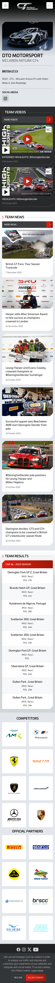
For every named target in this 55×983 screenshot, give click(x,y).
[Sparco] (41, 847)
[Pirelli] (14, 847)
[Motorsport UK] (14, 901)
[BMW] (41, 734)
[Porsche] (41, 815)
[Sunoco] (41, 874)
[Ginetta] (41, 761)
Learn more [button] (37, 970)
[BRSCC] (41, 901)
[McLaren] (41, 788)
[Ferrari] (14, 761)
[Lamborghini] (14, 788)
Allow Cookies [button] (35, 977)
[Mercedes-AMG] (14, 815)
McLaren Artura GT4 (20, 61)
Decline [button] (18, 977)
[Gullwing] (14, 928)
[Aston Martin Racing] (14, 734)
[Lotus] (14, 874)
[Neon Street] (41, 928)
